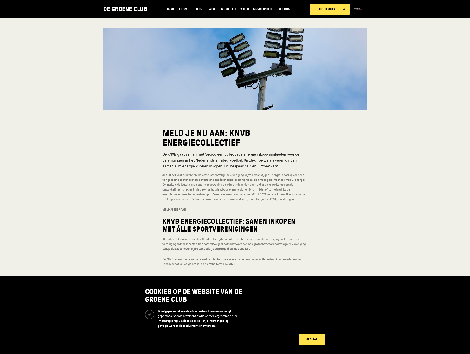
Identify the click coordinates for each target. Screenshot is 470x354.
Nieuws (184, 9)
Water (244, 9)
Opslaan (312, 339)
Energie (199, 9)
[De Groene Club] (125, 9)
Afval (213, 9)
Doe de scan (327, 9)
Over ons (283, 9)
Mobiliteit (228, 9)
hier (171, 264)
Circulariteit (262, 9)
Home (171, 9)
